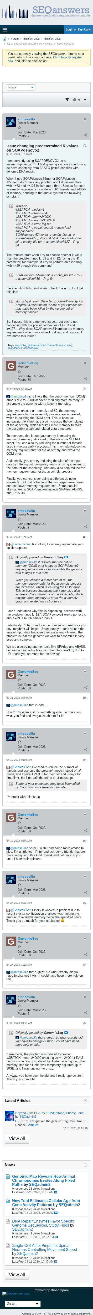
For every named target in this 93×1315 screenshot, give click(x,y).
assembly (20, 345)
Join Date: (25, 132)
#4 (85, 698)
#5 (85, 760)
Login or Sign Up (77, 29)
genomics (33, 345)
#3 (85, 537)
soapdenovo (15, 348)
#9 (85, 1023)
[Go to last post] (55, 1192)
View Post (66, 557)
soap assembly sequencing (56, 345)
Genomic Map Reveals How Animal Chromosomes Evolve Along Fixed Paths (43, 1180)
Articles (33, 1125)
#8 (85, 965)
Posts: (22, 136)
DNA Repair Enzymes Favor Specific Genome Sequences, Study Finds (43, 1223)
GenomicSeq (22, 544)
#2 (85, 389)
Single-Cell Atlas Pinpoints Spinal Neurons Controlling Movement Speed (44, 1248)
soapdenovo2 (31, 348)
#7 (85, 903)
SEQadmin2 (28, 1116)
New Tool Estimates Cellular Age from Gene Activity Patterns (46, 1203)
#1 (85, 145)
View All (17, 1138)
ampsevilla (20, 396)
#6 (85, 841)
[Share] (85, 135)
